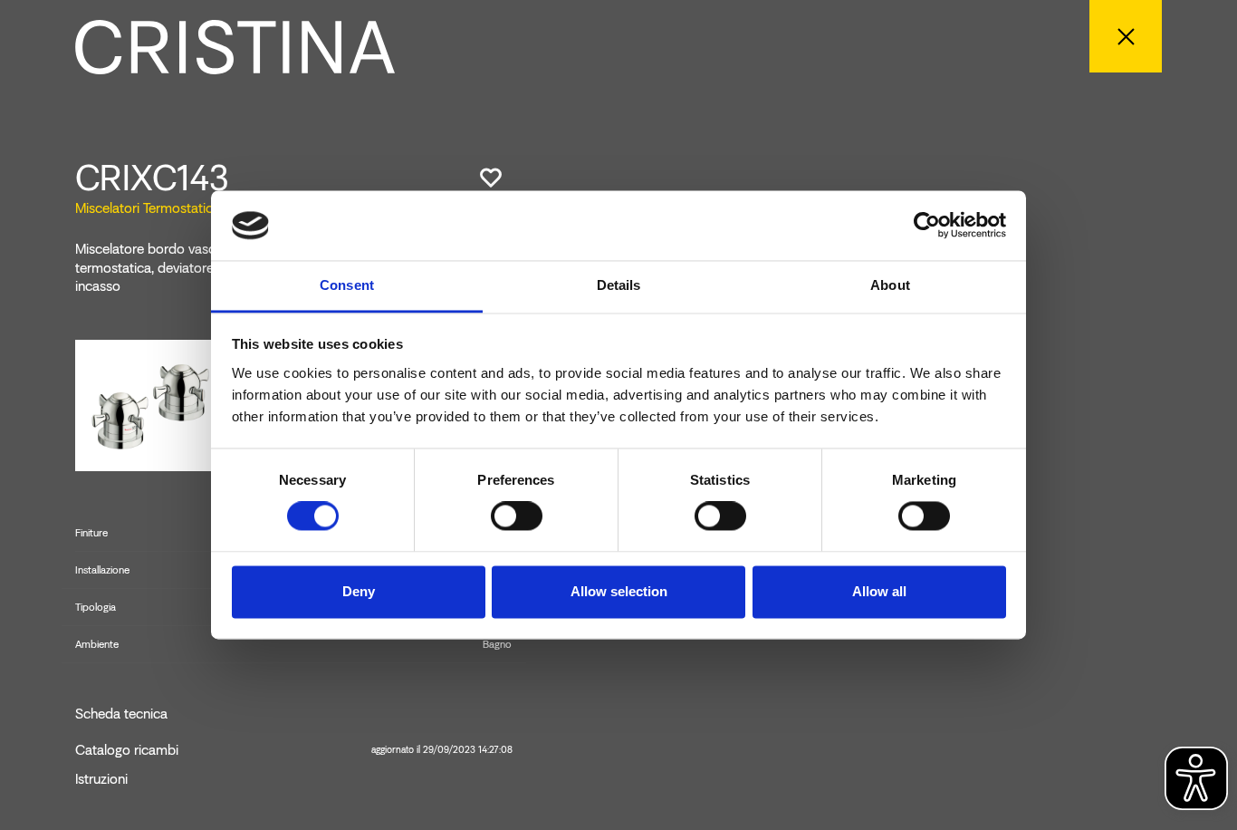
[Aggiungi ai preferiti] (491, 177)
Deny (358, 591)
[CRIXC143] (148, 404)
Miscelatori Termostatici (145, 208)
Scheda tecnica (121, 714)
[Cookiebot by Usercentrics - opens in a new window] (927, 225)
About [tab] (890, 285)
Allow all (879, 591)
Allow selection (619, 591)
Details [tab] (619, 285)
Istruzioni (101, 779)
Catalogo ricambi (294, 750)
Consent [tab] (347, 285)
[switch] (516, 516)
